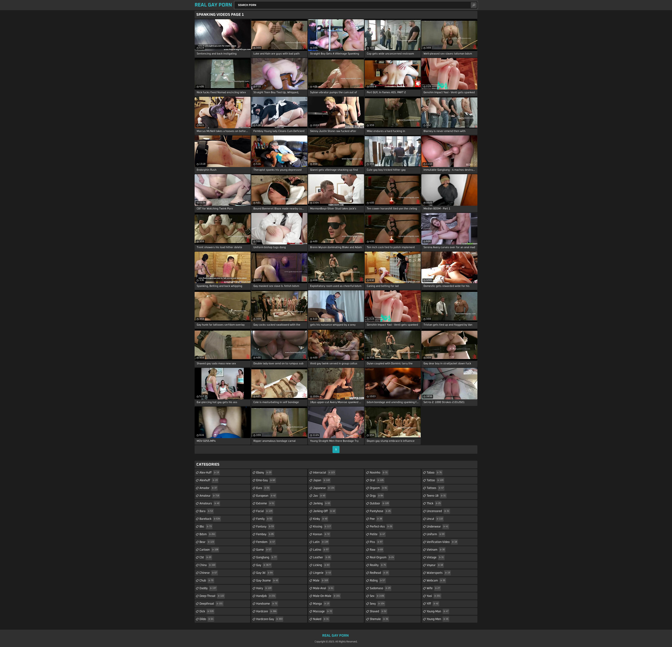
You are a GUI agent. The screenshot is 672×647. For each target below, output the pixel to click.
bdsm (207, 534)
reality (378, 565)
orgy (376, 495)
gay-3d (264, 572)
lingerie (322, 572)
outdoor (379, 503)
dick (207, 611)
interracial (324, 472)
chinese (208, 572)
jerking (321, 503)
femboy (265, 534)
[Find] (474, 5)
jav (319, 495)
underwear (437, 526)
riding (377, 580)
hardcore (266, 611)
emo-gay (265, 480)
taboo (434, 472)
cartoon (209, 549)
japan (321, 480)
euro (262, 488)
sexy (377, 603)
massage (322, 611)
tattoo (435, 480)
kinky (320, 518)
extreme (265, 503)
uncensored (438, 511)
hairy (263, 588)
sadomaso (380, 588)
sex (377, 596)
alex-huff (209, 472)
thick (434, 503)
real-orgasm (382, 557)
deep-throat (212, 596)
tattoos (435, 488)
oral (377, 480)
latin (320, 542)
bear (207, 542)
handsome (266, 603)
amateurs (209, 503)
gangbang (266, 557)
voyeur (435, 565)
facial (264, 511)
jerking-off (324, 511)
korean (321, 534)
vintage (435, 557)
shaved (378, 611)
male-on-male (326, 596)
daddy (208, 588)
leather (321, 557)
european (266, 495)
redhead (379, 572)
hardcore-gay (269, 619)
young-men (437, 619)
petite (377, 534)
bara (206, 511)
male (320, 580)
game (263, 549)
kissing (322, 526)
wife (433, 588)
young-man (437, 611)
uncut (435, 518)
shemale (379, 619)
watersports (438, 572)
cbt (205, 557)
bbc (206, 526)
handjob (265, 596)
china (207, 565)
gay (263, 565)
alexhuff (209, 480)
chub (206, 580)
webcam (436, 580)
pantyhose (380, 511)
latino (320, 549)
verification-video (442, 542)
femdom (265, 542)
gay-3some (267, 580)
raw (376, 549)
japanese (323, 488)
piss (376, 542)
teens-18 (436, 495)
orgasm (378, 488)
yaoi (433, 596)
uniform (435, 534)
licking (321, 565)
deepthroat (211, 603)
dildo (206, 619)
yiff (432, 603)
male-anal (323, 588)
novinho (379, 472)
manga (321, 603)
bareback (210, 518)
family (264, 518)
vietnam (436, 549)
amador (208, 488)
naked (321, 619)
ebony (263, 472)
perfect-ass (381, 526)
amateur (209, 495)
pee (376, 518)
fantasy (265, 526)
